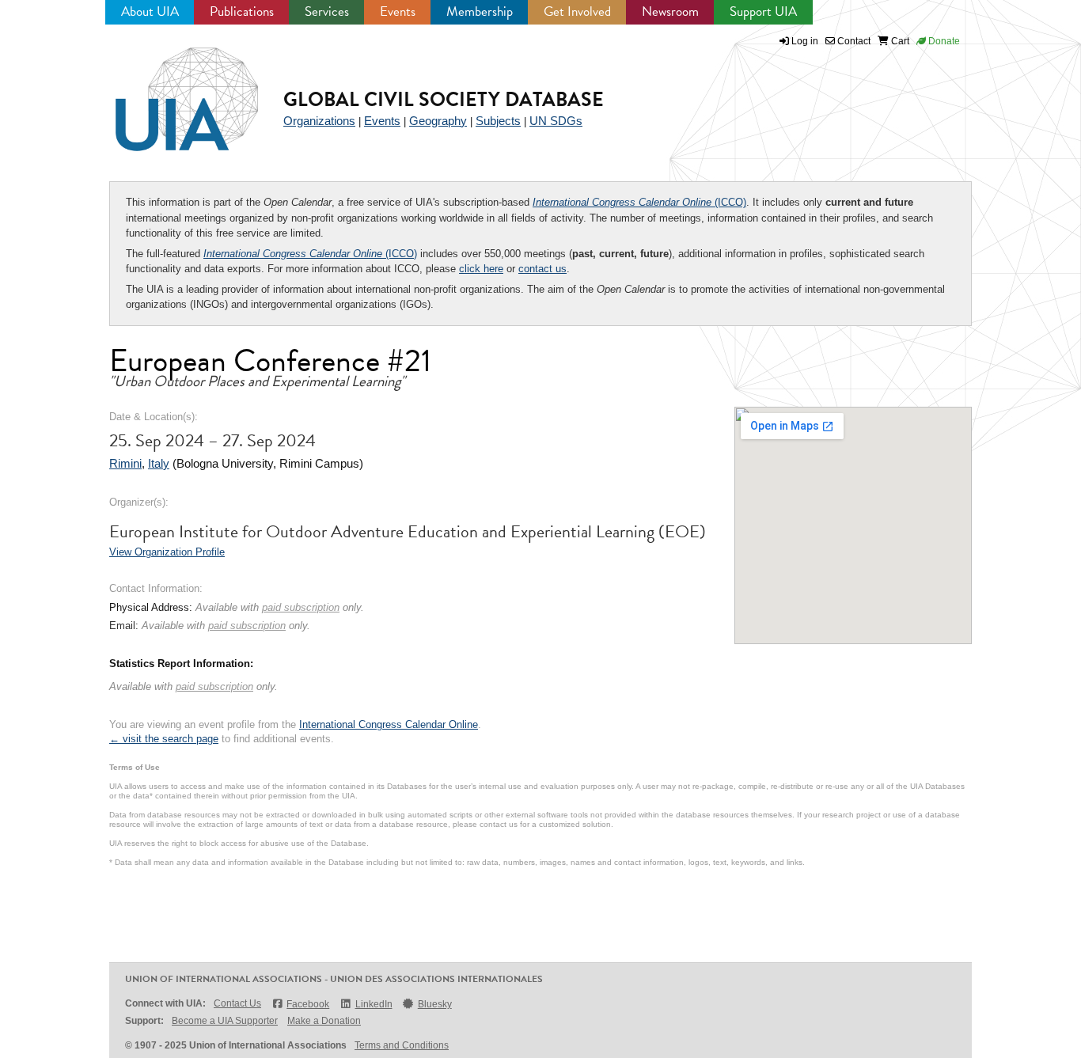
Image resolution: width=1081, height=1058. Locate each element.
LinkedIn (373, 1004)
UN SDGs (555, 120)
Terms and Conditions (402, 1045)
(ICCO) (639, 202)
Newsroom (670, 11)
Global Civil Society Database (443, 99)
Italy (158, 463)
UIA (168, 90)
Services (327, 11)
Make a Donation (324, 1020)
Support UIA (763, 11)
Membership (479, 11)
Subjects (498, 120)
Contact (852, 41)
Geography (438, 120)
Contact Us (237, 1003)
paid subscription (300, 607)
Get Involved (577, 11)
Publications (242, 11)
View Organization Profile (167, 552)
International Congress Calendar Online (388, 724)
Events (397, 11)
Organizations (319, 120)
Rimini (125, 463)
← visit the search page (163, 739)
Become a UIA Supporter (225, 1020)
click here (481, 269)
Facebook (307, 1004)
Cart (899, 41)
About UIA (150, 11)
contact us (542, 269)
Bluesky (435, 1004)
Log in (804, 41)
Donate (943, 41)
